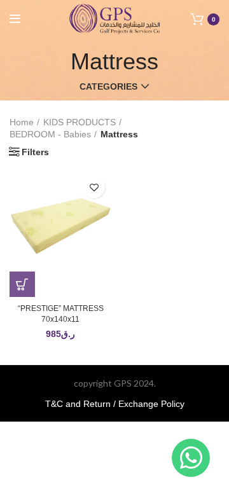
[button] (22, 284)
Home (22, 122)
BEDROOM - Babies (50, 134)
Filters (35, 152)
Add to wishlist (94, 187)
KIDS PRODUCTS (79, 122)
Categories (108, 86)
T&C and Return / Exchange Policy (114, 404)
